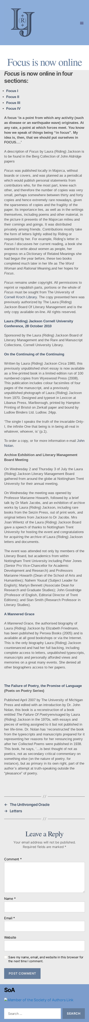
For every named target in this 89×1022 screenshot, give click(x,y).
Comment (13, 859)
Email (9, 918)
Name (10, 899)
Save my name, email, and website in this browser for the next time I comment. (45, 959)
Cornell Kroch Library (20, 297)
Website (10, 937)
